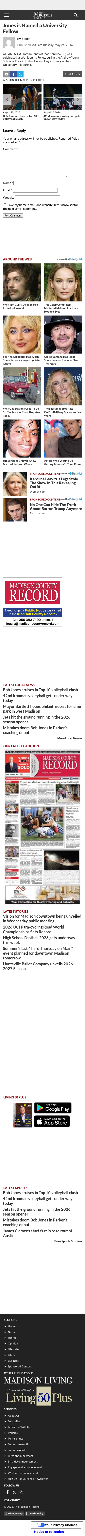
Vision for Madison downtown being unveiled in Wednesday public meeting (42, 918)
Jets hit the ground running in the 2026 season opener (37, 719)
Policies (13, 1432)
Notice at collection (49, 1532)
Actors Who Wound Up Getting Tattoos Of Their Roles (62, 462)
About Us (13, 1415)
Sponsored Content (20, 1366)
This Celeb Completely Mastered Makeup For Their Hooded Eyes (61, 308)
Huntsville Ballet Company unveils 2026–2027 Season (39, 966)
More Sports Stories (67, 1241)
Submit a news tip (18, 1444)
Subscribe (14, 1421)
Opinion (13, 1343)
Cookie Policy (36, 1513)
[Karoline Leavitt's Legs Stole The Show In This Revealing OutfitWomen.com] (15, 484)
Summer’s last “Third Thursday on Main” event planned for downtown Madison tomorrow (38, 953)
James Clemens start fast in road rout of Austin (37, 1233)
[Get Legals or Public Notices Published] (32, 625)
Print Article (72, 74)
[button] (76, 14)
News (11, 1332)
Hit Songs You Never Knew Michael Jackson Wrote (19, 462)
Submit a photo (17, 1450)
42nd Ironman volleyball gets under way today (61, 117)
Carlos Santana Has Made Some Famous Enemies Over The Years (61, 360)
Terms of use (15, 1438)
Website (8, 197)
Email (7, 190)
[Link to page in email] (6, 74)
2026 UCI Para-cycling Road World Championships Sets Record (33, 929)
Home (11, 1326)
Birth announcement (20, 1455)
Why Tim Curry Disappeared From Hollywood (20, 306)
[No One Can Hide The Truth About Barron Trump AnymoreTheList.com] (15, 510)
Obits (11, 1355)
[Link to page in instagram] (21, 1492)
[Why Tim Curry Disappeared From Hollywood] (22, 282)
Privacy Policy (15, 1513)
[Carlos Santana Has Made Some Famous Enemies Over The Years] (63, 335)
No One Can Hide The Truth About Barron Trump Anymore (56, 508)
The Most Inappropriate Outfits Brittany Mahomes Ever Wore (63, 412)
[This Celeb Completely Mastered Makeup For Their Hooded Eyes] (63, 282)
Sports (12, 1337)
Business (13, 1360)
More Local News (68, 738)
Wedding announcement (23, 1473)
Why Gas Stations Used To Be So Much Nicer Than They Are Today (21, 412)
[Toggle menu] (6, 15)
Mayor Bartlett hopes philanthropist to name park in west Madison (42, 708)
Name (8, 183)
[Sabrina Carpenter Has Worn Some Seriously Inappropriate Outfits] (22, 335)
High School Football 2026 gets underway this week (39, 940)
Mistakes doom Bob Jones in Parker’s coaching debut (35, 730)
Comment (10, 149)
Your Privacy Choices (61, 1525)
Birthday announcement (23, 1461)
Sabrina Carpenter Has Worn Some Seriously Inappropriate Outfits (21, 360)
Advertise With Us (19, 1427)
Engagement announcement (25, 1467)
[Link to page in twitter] (20, 74)
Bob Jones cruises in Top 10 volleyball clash (20, 117)
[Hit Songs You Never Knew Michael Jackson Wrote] (22, 439)
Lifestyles (13, 1349)
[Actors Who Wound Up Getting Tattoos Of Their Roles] (63, 439)
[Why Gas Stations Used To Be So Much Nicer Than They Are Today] (22, 386)
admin (26, 38)
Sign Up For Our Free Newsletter (28, 1478)
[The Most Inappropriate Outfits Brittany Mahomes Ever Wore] (63, 386)
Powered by (63, 473)
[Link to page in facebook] (13, 74)
